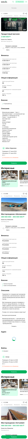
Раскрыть (14, 326)
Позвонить (14, 163)
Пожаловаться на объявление (11, 157)
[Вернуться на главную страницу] (1, 16)
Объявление (20, 1)
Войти (7, 49)
